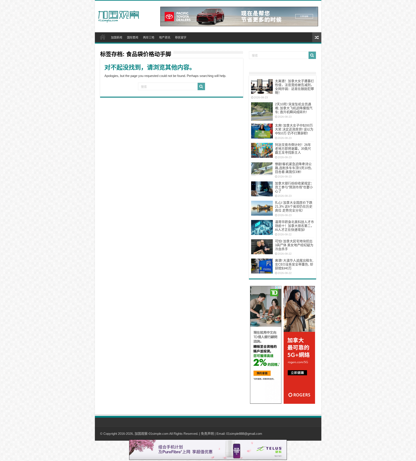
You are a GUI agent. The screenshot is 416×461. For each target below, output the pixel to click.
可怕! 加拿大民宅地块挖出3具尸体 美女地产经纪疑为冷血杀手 (294, 245)
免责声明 (207, 433)
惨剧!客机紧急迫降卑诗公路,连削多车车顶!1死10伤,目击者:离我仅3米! (293, 168)
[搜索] (201, 86)
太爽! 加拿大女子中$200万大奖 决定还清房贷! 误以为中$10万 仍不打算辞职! (294, 129)
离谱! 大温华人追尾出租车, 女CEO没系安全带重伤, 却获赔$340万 (294, 264)
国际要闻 (132, 37)
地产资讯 (164, 37)
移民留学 (180, 37)
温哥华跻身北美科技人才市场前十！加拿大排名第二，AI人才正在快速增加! (294, 225)
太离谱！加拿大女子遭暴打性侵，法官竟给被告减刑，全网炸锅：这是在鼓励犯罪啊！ (294, 86)
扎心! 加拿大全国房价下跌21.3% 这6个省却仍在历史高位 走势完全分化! (293, 206)
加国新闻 (116, 37)
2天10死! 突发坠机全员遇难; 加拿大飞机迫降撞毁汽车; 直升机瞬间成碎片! (293, 108)
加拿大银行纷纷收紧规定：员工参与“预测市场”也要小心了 (294, 187)
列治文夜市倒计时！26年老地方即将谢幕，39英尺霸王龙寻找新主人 (293, 148)
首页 (102, 36)
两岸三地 (148, 37)
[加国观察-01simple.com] (118, 15)
